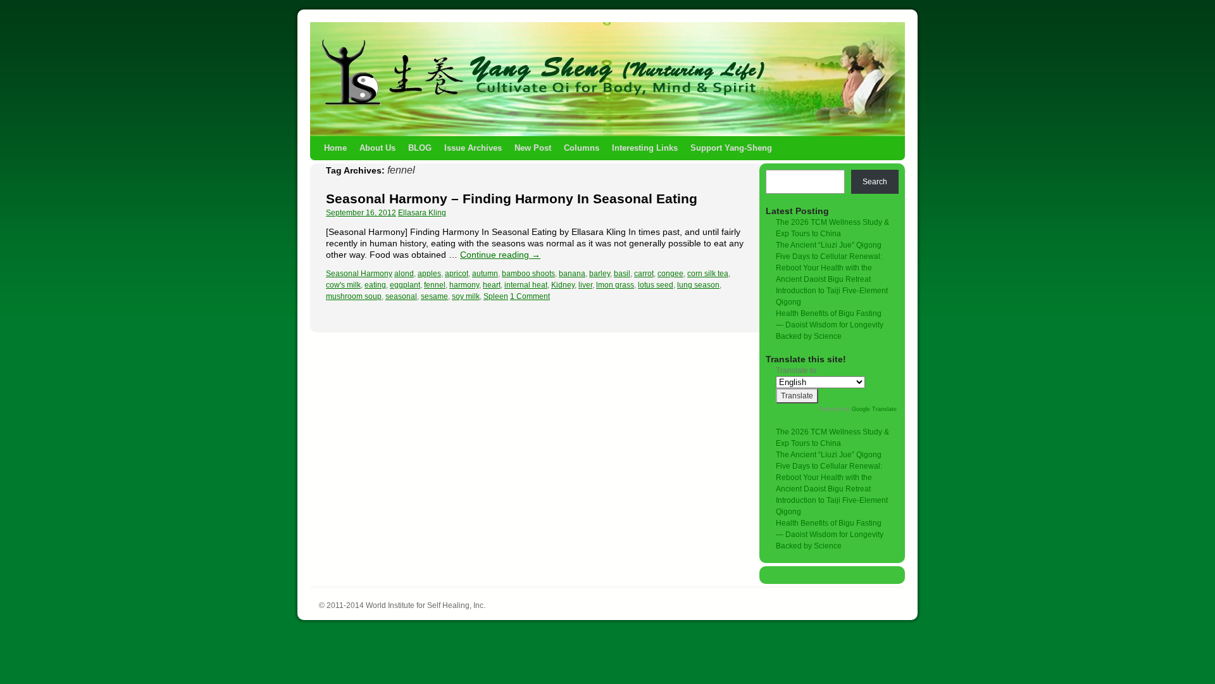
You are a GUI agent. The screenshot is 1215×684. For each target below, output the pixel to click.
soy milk (466, 296)
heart (492, 285)
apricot (456, 273)
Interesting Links (645, 148)
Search (875, 181)
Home (335, 148)
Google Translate (874, 409)
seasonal (401, 296)
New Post (532, 148)
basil (622, 273)
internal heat (525, 285)
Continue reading (500, 255)
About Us (377, 148)
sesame (434, 296)
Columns (581, 148)
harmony (464, 285)
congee (670, 273)
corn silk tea (707, 273)
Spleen (495, 296)
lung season (698, 285)
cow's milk (343, 285)
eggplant (405, 285)
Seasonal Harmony (359, 273)
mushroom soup (354, 296)
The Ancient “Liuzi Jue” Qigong (829, 245)
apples (429, 273)
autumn (485, 273)
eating (375, 285)
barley (599, 273)
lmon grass (615, 285)
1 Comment (530, 296)
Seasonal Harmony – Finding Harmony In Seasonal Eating (511, 198)
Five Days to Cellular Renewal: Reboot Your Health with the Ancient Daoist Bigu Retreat (829, 268)
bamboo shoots (528, 273)
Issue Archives (473, 148)
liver (585, 285)
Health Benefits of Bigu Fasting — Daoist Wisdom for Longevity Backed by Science (829, 325)
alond (404, 273)
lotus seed (655, 285)
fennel (435, 285)
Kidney (563, 285)
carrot (644, 273)
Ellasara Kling (422, 212)
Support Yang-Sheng (731, 148)
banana (572, 273)
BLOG (420, 148)
